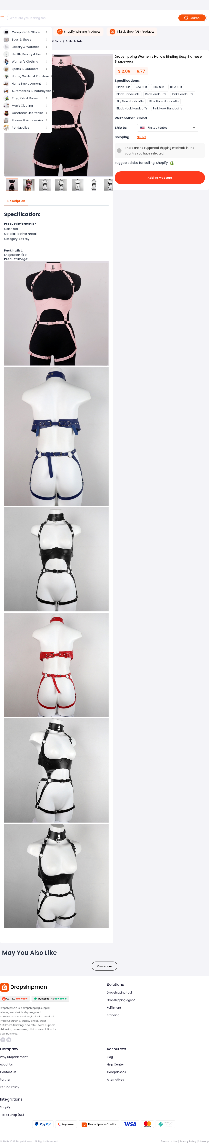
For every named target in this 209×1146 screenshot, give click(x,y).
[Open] (194, 128)
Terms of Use (169, 1141)
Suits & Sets (74, 41)
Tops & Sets (52, 41)
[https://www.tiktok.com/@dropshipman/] (2, 1039)
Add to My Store (160, 178)
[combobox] (161, 127)
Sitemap (203, 1141)
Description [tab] (16, 201)
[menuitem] (26, 32)
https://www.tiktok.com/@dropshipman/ (3, 1039)
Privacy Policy (188, 1141)
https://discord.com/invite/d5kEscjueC (9, 1039)
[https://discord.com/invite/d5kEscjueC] (8, 1039)
